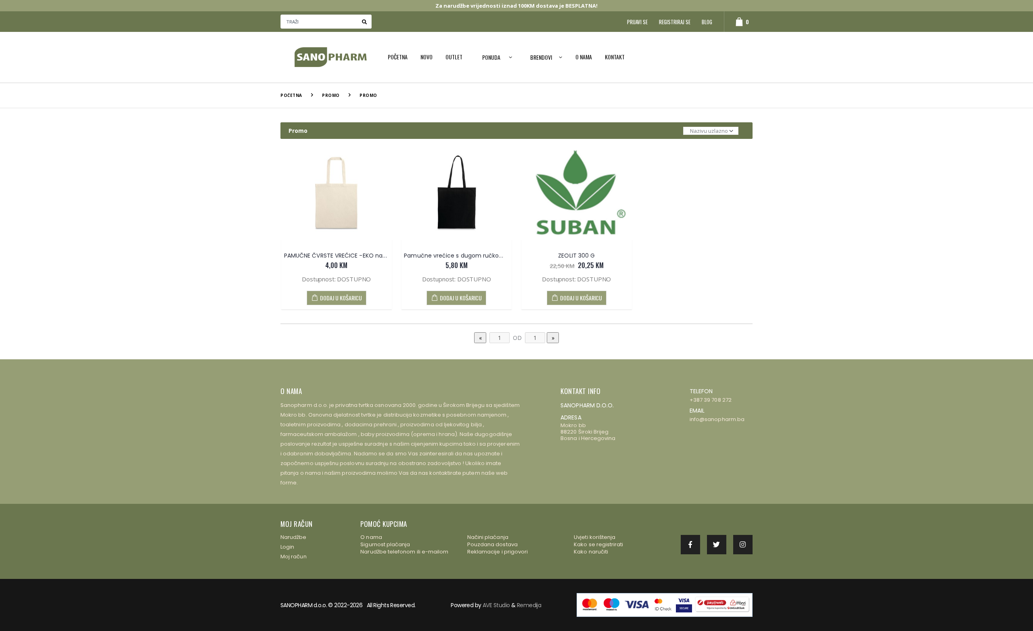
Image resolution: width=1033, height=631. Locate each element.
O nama (583, 56)
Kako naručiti (591, 552)
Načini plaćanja (487, 537)
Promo (331, 95)
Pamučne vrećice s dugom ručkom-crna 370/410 (475, 256)
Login (287, 547)
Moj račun (293, 556)
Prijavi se (637, 22)
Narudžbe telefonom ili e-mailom (404, 552)
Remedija (529, 605)
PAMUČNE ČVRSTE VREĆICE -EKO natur (337, 256)
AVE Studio (496, 605)
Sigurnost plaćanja (385, 544)
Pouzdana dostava (492, 544)
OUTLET (453, 56)
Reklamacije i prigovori (497, 552)
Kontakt (615, 56)
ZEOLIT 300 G (576, 256)
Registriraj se (674, 22)
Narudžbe (293, 537)
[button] (738, 21)
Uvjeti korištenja (594, 537)
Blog (707, 22)
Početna (398, 56)
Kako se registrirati (598, 544)
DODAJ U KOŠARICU (341, 297)
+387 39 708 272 (711, 400)
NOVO (426, 56)
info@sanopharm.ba (717, 419)
